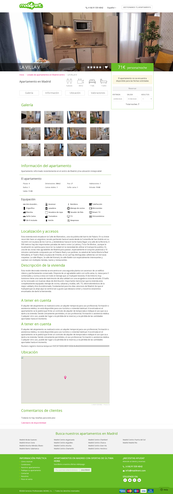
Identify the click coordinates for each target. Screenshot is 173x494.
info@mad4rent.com (136, 470)
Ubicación (75, 92)
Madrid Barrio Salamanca (29, 448)
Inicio (21, 74)
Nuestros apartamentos (30, 467)
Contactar (25, 473)
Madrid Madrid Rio (130, 443)
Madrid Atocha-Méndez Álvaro (31, 445)
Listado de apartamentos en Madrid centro (46, 74)
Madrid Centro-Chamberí (98, 440)
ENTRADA (116, 94)
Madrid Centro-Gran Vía (97, 445)
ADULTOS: (145, 94)
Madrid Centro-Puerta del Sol (134, 440)
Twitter (130, 480)
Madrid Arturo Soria (27, 443)
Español (111, 7)
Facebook (125, 480)
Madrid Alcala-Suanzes (28, 440)
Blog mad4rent (139, 480)
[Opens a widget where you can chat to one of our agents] (164, 490)
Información (52, 92)
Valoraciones (98, 92)
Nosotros (24, 476)
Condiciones (25, 464)
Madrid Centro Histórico (97, 448)
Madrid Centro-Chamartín (64, 448)
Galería (29, 92)
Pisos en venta (26, 479)
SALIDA (130, 94)
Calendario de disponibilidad (33, 422)
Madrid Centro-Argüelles (63, 443)
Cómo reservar (26, 461)
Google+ (134, 480)
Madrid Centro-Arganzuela (64, 440)
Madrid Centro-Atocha (62, 445)
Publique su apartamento (31, 470)
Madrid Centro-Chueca (97, 443)
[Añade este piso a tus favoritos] (106, 67)
